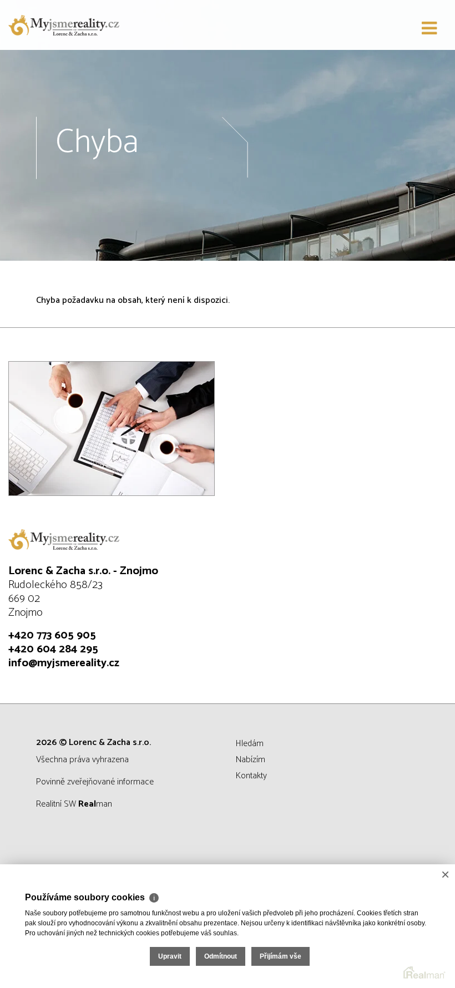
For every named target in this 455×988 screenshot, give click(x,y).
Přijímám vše (280, 956)
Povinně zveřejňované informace (95, 781)
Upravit (169, 956)
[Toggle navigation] (429, 29)
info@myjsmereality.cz (63, 663)
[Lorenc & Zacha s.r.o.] (63, 25)
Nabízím (250, 759)
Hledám (250, 743)
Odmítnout (220, 956)
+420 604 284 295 (53, 649)
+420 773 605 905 (52, 635)
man (95, 804)
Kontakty (251, 775)
